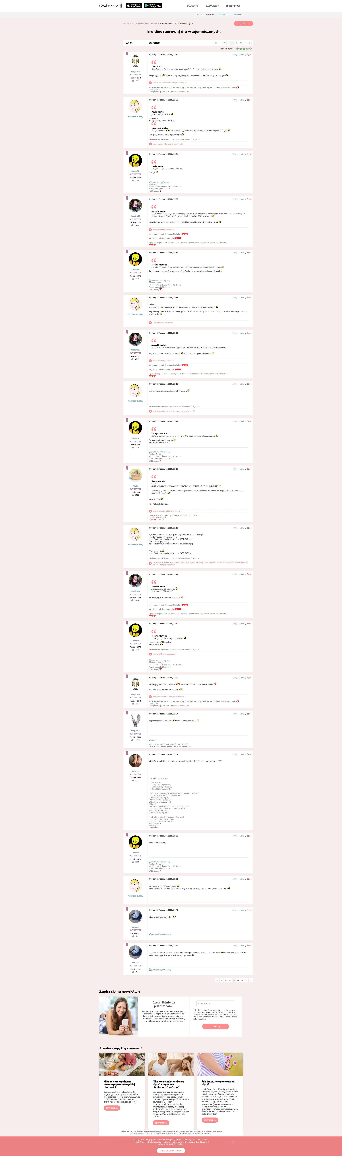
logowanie (238, 15)
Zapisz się (215, 1026)
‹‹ (216, 43)
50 (232, 43)
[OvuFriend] (110, 7)
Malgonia (135, 730)
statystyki (193, 5)
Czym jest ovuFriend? (205, 15)
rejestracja (224, 15)
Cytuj (234, 54)
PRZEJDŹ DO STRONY (171, 1150)
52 (241, 43)
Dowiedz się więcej (176, 1144)
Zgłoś (249, 54)
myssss (135, 927)
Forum (126, 23)
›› (249, 43)
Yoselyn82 (135, 216)
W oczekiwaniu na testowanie (144, 23)
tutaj (204, 1019)
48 (224, 43)
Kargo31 (135, 771)
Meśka (135, 486)
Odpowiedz (243, 23)
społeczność (233, 5)
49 (228, 43)
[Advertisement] (109, 57)
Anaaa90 (135, 171)
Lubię (242, 54)
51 (237, 43)
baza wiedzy (212, 5)
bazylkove (135, 71)
